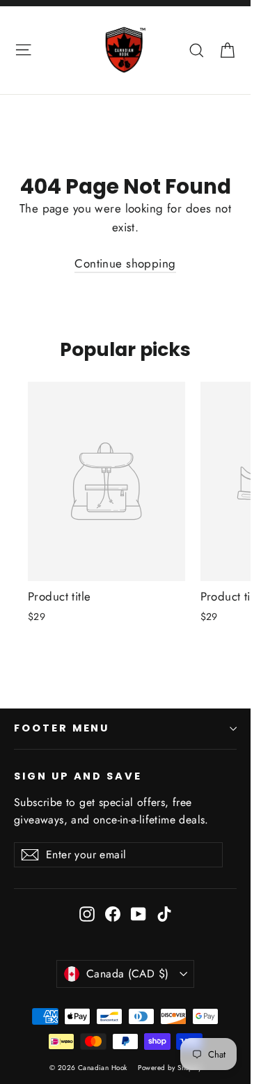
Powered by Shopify (169, 1067)
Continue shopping (124, 263)
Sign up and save (78, 776)
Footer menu (61, 728)
